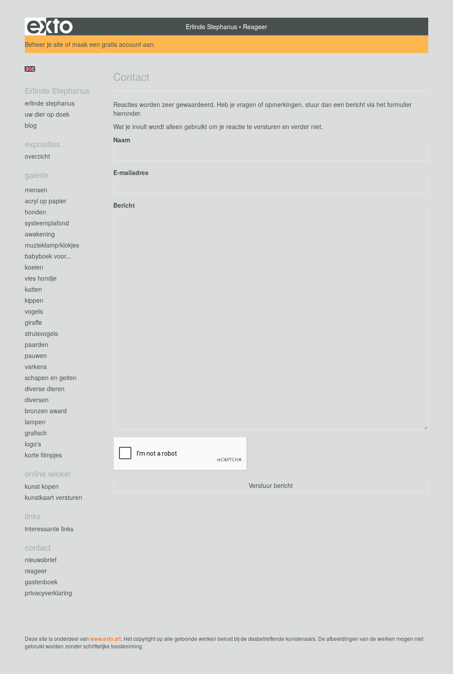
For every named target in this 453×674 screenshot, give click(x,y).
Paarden (36, 344)
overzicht (37, 156)
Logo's (33, 443)
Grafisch (36, 432)
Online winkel (47, 473)
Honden (35, 211)
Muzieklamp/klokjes (52, 244)
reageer (36, 570)
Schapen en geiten (51, 377)
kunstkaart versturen (53, 497)
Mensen (36, 189)
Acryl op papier (45, 200)
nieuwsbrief (41, 559)
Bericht (124, 205)
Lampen (35, 421)
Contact (37, 547)
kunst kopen (42, 486)
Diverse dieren (45, 388)
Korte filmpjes (43, 454)
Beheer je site (44, 44)
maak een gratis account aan (113, 44)
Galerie (37, 174)
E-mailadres (131, 172)
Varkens (36, 366)
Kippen (34, 300)
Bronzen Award (46, 410)
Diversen (37, 399)
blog (31, 125)
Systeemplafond (47, 222)
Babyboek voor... (48, 255)
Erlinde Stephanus (211, 26)
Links (33, 516)
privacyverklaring (48, 592)
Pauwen (36, 355)
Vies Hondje (41, 278)
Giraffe (33, 322)
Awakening (40, 233)
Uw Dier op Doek (47, 114)
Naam (121, 139)
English (30, 69)
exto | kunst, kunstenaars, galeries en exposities (50, 26)
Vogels (34, 311)
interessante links (49, 528)
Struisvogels (41, 333)
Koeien (34, 267)
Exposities (42, 143)
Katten (33, 289)
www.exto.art (105, 638)
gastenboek (41, 581)
